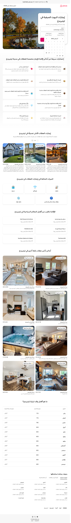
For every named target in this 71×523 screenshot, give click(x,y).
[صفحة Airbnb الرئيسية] (63, 6)
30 (60, 55)
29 (62, 55)
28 (46, 52)
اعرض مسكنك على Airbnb (10, 5)
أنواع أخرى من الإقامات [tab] (53, 477)
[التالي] (32, 140)
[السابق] (38, 140)
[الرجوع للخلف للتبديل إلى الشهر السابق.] (62, 38)
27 (49, 52)
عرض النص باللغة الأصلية (28, 1)
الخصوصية (37, 520)
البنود (32, 520)
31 (57, 55)
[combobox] (52, 30)
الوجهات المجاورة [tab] (63, 477)
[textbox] (59, 35)
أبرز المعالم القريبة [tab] (43, 477)
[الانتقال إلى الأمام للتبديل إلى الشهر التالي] (46, 38)
